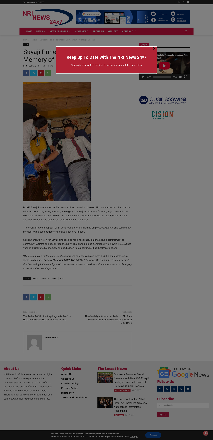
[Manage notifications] (205, 433)
